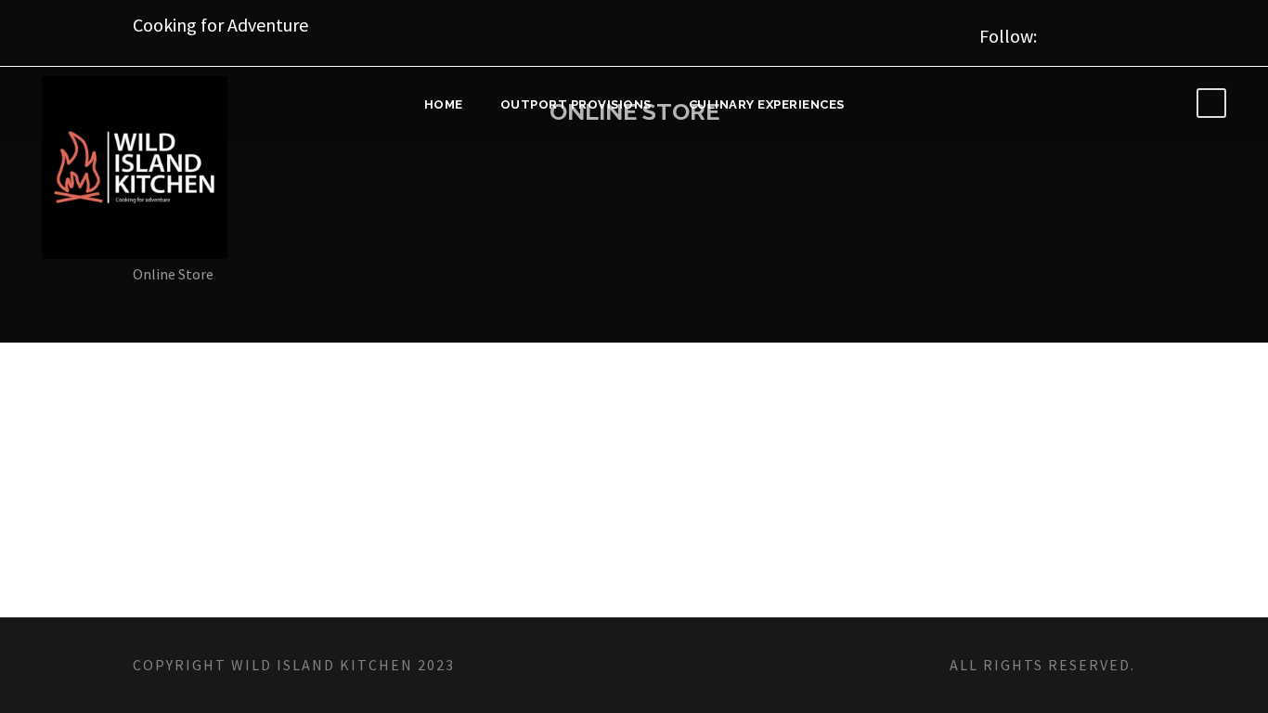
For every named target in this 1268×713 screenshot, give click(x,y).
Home (443, 104)
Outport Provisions (576, 104)
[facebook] (1080, 32)
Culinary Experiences (767, 104)
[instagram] (1124, 32)
